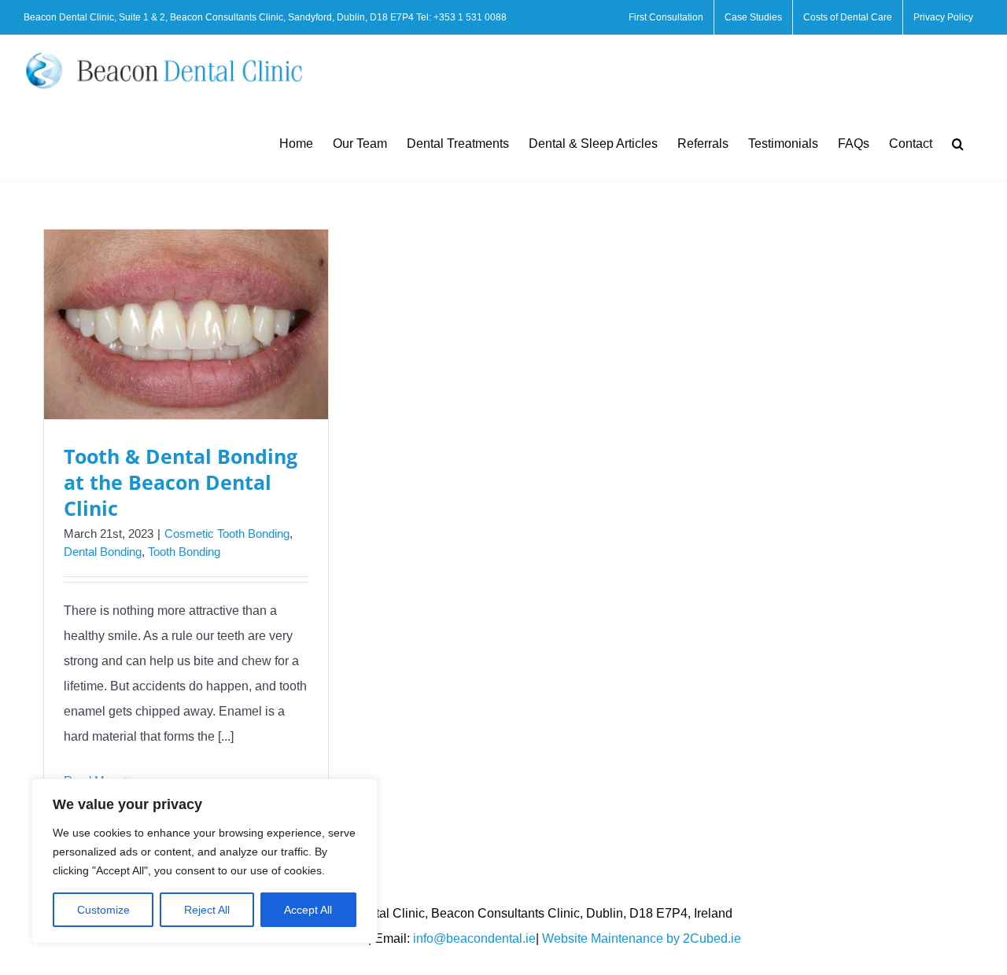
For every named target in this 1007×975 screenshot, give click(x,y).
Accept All (308, 909)
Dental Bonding (103, 551)
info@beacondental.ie (474, 938)
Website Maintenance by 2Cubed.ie (641, 938)
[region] (204, 861)
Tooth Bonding (184, 551)
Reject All (207, 909)
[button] (958, 143)
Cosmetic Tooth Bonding (227, 533)
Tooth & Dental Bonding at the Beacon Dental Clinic (180, 482)
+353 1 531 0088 (470, 17)
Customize (103, 909)
